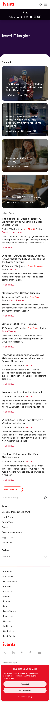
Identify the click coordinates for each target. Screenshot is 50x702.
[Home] (8, 4)
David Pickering (35, 266)
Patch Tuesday (16, 300)
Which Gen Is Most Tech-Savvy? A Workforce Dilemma (22, 421)
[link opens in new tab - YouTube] (39, 653)
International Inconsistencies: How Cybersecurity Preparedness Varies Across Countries (23, 358)
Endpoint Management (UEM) (16, 512)
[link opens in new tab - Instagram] (22, 653)
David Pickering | (13, 131)
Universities (7, 542)
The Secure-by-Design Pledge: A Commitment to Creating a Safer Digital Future (22, 221)
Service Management (12, 532)
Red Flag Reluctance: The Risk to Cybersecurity (21, 455)
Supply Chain (8, 537)
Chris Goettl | (12, 167)
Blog (25, 12)
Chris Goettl (35, 297)
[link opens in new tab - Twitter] (4, 653)
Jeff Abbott (29, 229)
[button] (45, 4)
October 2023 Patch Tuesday (19, 324)
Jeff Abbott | (12, 95)
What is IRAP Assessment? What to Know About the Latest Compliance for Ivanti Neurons (23, 259)
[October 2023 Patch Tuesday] (25, 191)
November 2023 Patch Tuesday (21, 293)
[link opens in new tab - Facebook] (30, 653)
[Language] (40, 4)
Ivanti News (16, 232)
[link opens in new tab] (18, 17)
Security (6, 232)
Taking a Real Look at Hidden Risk (22, 392)
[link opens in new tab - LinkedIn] (13, 653)
